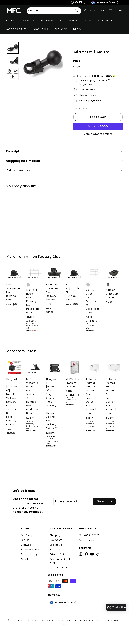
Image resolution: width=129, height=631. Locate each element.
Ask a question (18, 170)
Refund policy (29, 554)
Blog (77, 29)
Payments (56, 540)
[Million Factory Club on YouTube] (92, 554)
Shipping (55, 535)
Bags (73, 20)
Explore (61, 29)
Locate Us (56, 544)
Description (15, 151)
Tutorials (55, 549)
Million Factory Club (43, 256)
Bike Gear (105, 20)
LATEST (11, 20)
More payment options (98, 134)
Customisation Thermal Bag (64, 561)
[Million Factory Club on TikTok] (97, 554)
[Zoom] (42, 62)
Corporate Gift (59, 567)
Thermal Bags (52, 20)
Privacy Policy (58, 554)
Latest (31, 351)
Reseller (25, 559)
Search (25, 540)
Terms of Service (31, 549)
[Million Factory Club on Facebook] (86, 554)
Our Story (26, 535)
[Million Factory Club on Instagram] (80, 554)
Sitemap (26, 544)
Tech (87, 20)
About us (40, 29)
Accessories (16, 29)
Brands (29, 20)
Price (76, 61)
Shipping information (23, 161)
